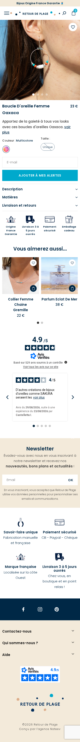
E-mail (10, 159)
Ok (70, 480)
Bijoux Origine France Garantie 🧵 (40, 3)
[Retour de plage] (35, 13)
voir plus (39, 397)
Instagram (40, 609)
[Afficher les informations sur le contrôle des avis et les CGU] (66, 362)
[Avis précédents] (7, 397)
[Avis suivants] (72, 397)
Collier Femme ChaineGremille (20, 304)
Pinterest (57, 609)
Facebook (23, 609)
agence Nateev (49, 729)
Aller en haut (73, 438)
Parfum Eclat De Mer (59, 299)
